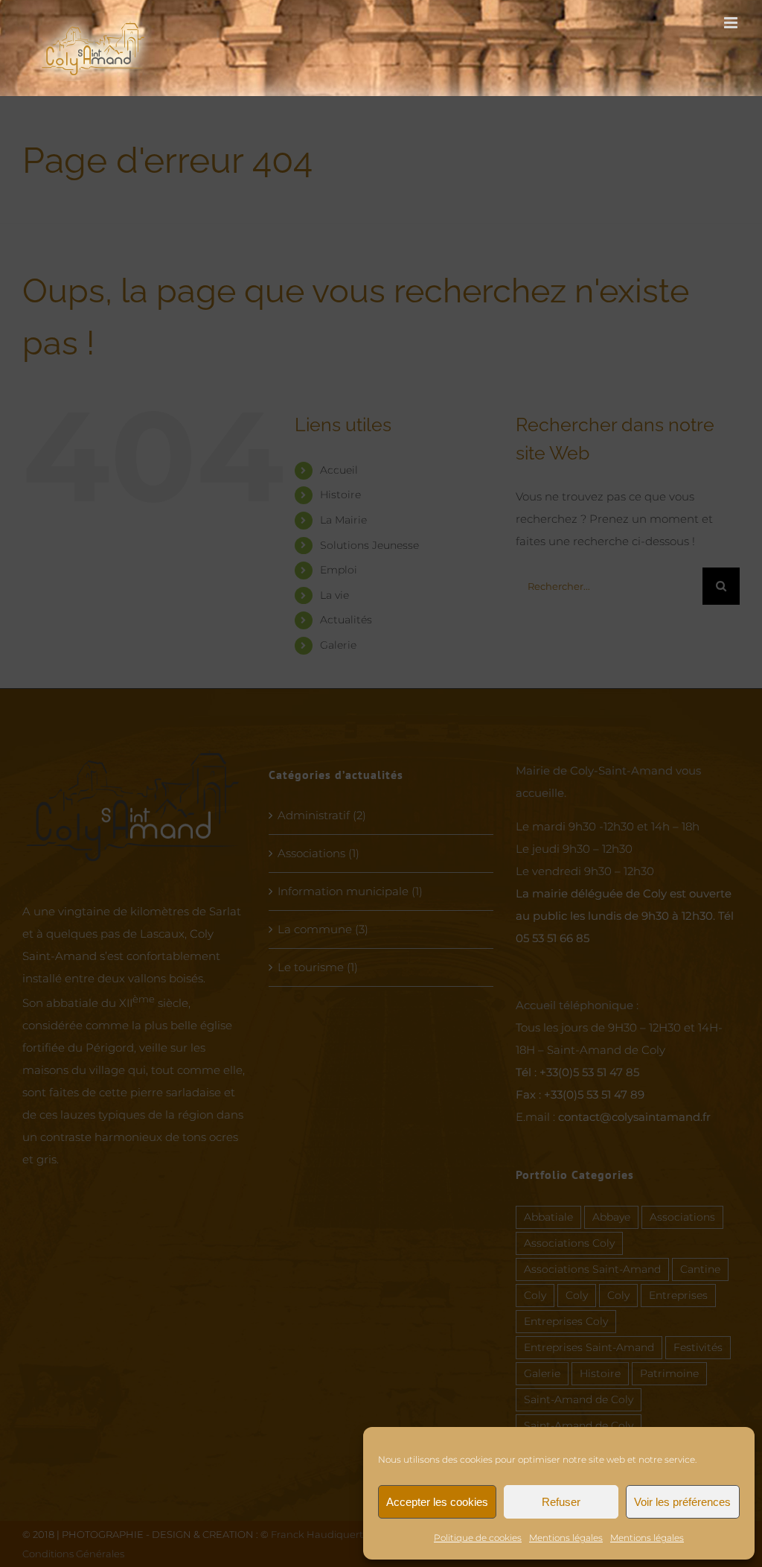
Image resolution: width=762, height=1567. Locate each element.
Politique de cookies (478, 1537)
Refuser (561, 1502)
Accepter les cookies (437, 1502)
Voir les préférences (682, 1502)
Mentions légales (566, 1537)
